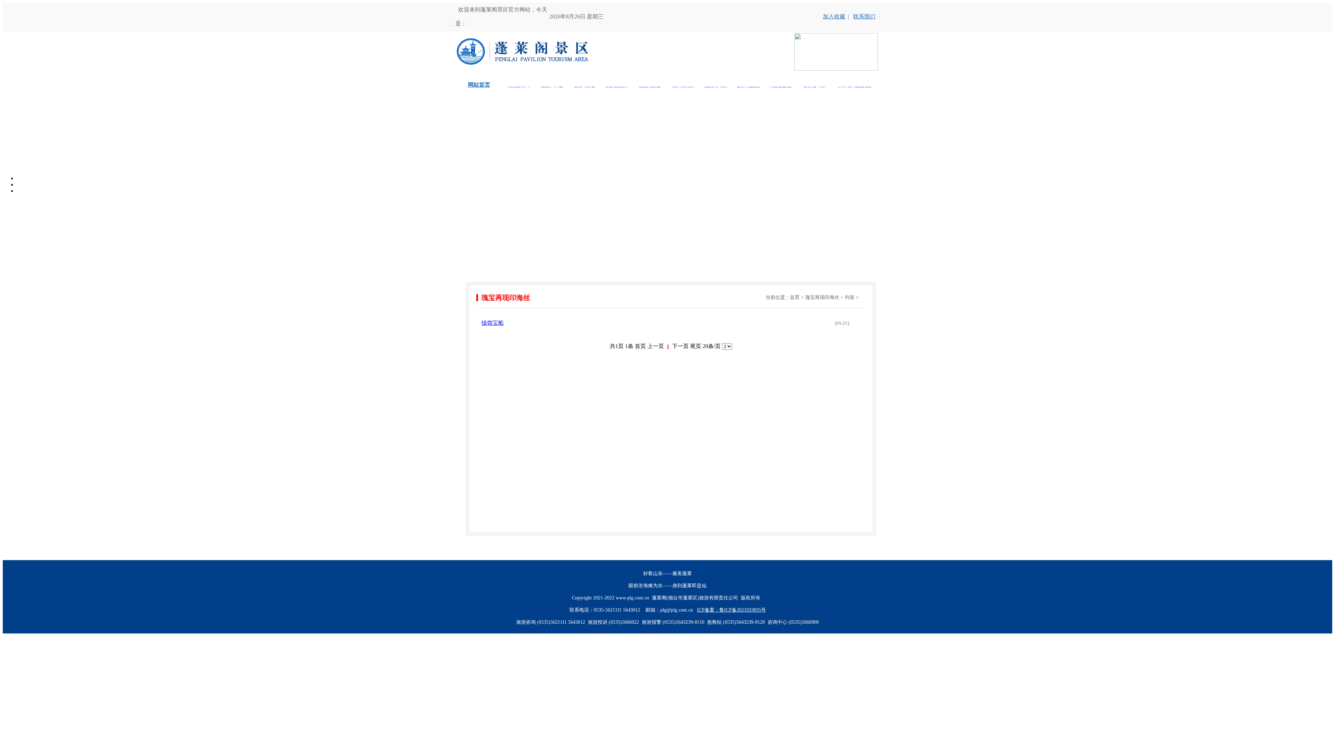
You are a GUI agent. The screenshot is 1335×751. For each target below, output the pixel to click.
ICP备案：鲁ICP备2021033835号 (731, 610)
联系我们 (864, 16)
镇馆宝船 (493, 323)
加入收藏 (834, 16)
